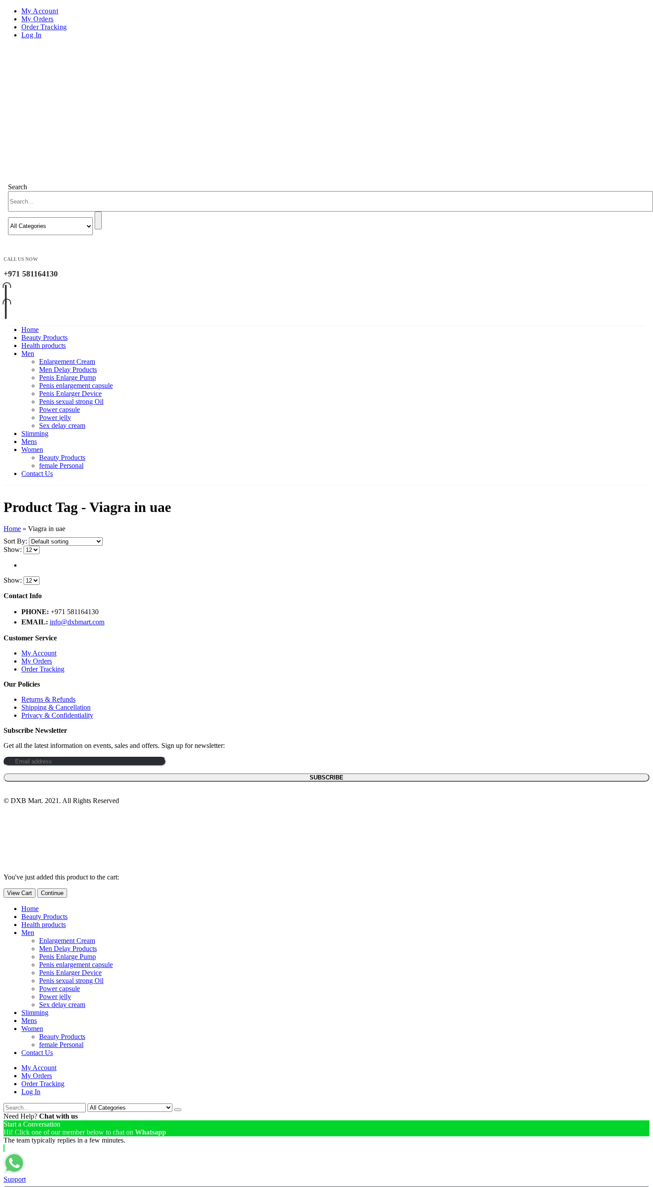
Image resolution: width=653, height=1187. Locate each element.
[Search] (98, 220)
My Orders (37, 19)
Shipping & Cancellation (56, 707)
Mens (29, 441)
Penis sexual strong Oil (71, 401)
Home (30, 329)
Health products (43, 345)
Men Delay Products (68, 369)
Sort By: (16, 541)
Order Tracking (44, 27)
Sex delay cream (62, 425)
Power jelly (55, 417)
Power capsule (59, 409)
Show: (14, 549)
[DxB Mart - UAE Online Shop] (70, 110)
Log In (31, 35)
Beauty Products (44, 337)
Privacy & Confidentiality (57, 715)
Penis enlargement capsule (76, 385)
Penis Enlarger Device (70, 393)
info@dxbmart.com (77, 622)
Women (32, 449)
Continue (52, 893)
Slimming (34, 433)
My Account (39, 11)
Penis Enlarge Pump (67, 377)
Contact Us (37, 473)
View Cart (19, 893)
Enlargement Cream (67, 361)
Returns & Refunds (48, 699)
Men (27, 353)
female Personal (61, 465)
